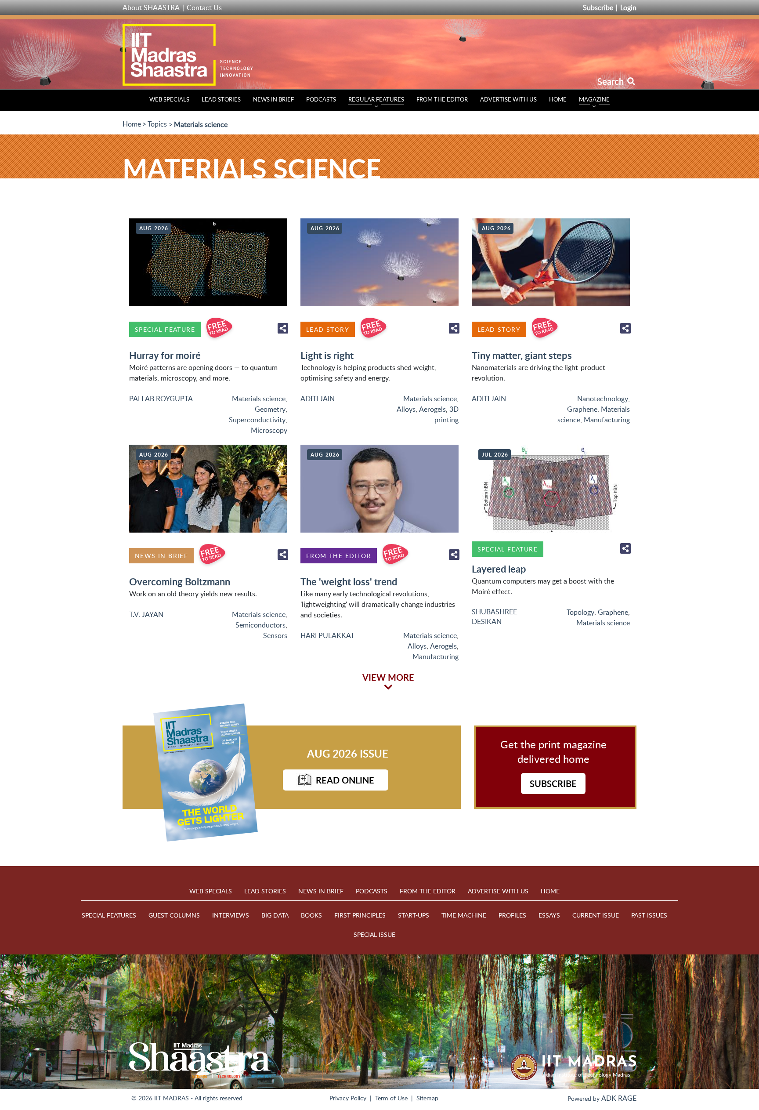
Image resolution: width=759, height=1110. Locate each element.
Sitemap (427, 1098)
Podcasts (321, 99)
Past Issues (649, 915)
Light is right (327, 355)
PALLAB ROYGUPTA (161, 398)
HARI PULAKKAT (327, 635)
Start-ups (413, 915)
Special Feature (165, 329)
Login (628, 7)
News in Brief (273, 99)
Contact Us (204, 7)
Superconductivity (257, 419)
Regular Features (376, 99)
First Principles (360, 915)
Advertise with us (508, 99)
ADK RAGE (618, 1098)
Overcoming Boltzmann (179, 581)
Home (558, 99)
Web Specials (169, 99)
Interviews (230, 915)
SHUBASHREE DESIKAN (494, 616)
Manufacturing (607, 419)
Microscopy (269, 430)
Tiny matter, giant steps (522, 355)
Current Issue (595, 915)
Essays (549, 915)
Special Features (109, 915)
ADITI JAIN (317, 398)
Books (311, 915)
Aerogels (432, 409)
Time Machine (463, 915)
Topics (157, 124)
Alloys (406, 409)
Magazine (594, 99)
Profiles (512, 915)
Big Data (275, 915)
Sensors (275, 635)
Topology (580, 612)
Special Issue (374, 934)
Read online (345, 780)
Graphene (582, 409)
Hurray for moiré (165, 355)
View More (388, 677)
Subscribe (598, 7)
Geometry (270, 409)
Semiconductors (260, 625)
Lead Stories (221, 99)
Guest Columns (174, 915)
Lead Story (327, 329)
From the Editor (442, 99)
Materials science (259, 398)
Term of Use (391, 1098)
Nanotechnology (602, 398)
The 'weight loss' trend (348, 581)
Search (611, 81)
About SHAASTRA (151, 7)
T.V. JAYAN (146, 614)
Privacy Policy (347, 1098)
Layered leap (499, 569)
